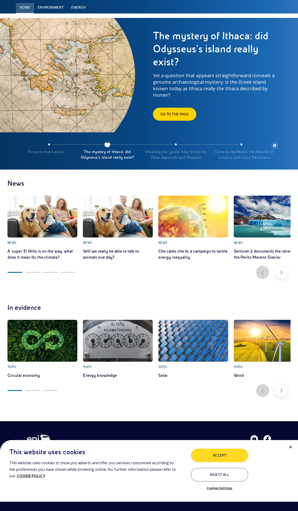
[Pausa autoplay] (274, 145)
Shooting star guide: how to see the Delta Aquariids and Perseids (176, 155)
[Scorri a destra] (281, 272)
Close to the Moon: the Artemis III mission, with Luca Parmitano (244, 155)
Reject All (219, 475)
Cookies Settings (219, 488)
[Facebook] (267, 439)
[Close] (290, 447)
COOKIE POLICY (31, 475)
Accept (220, 455)
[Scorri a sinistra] (262, 272)
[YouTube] (254, 439)
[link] (42, 228)
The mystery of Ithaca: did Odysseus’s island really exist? (107, 155)
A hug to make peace (46, 152)
